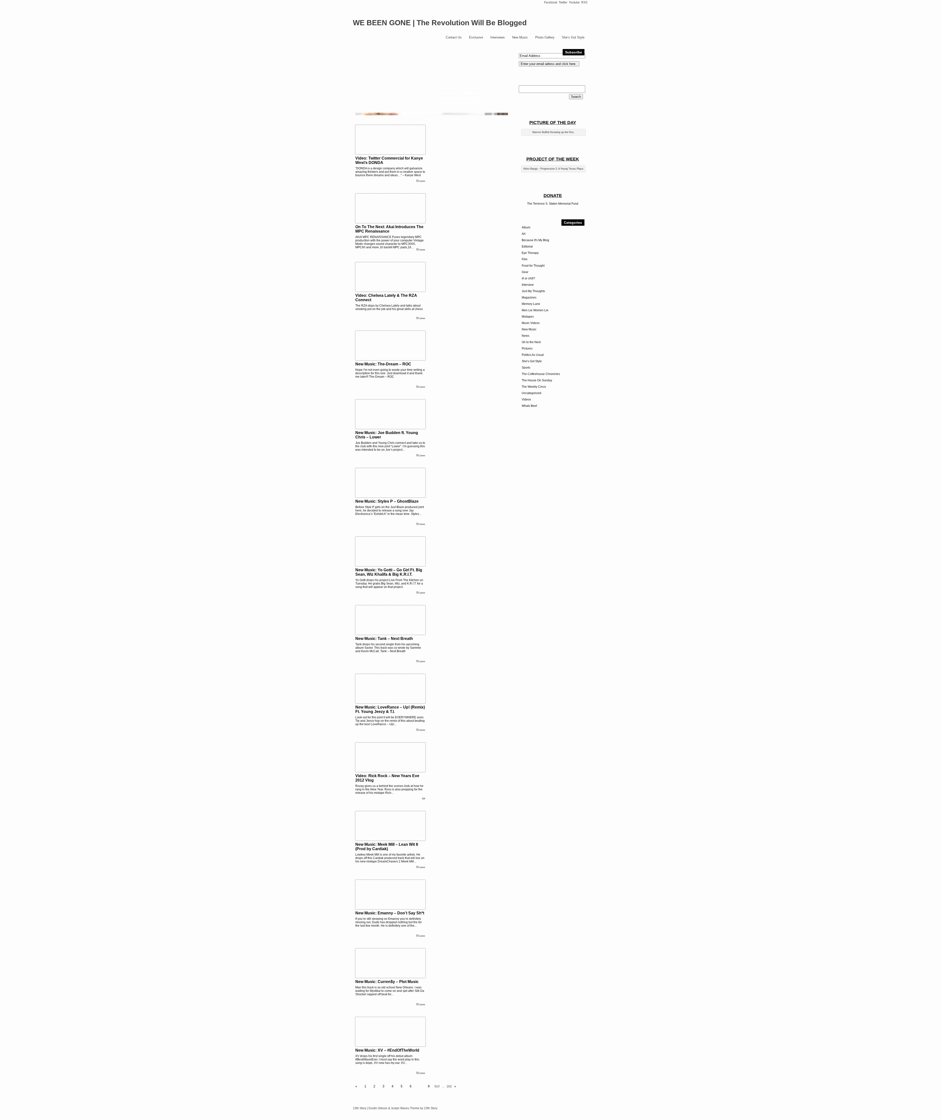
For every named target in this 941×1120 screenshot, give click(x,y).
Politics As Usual (533, 355)
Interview (528, 284)
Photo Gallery (545, 37)
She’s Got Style (573, 37)
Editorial (527, 246)
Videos (526, 399)
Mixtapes (528, 316)
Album (526, 227)
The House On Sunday (537, 380)
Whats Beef (529, 406)
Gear (525, 272)
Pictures (527, 348)
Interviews (497, 37)
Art (523, 234)
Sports (526, 367)
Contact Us (454, 37)
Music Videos (531, 323)
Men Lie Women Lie (535, 310)
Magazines (529, 297)
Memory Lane (531, 304)
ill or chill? (528, 278)
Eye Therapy (530, 253)
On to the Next (531, 342)
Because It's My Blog (535, 240)
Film (524, 259)
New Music (520, 37)
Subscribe (573, 52)
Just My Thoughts (533, 291)
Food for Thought (533, 265)
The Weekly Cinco (534, 386)
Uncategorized (531, 393)
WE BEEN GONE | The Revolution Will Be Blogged (440, 23)
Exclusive (476, 37)
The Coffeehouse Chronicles (541, 374)
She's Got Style (532, 361)
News (525, 335)
